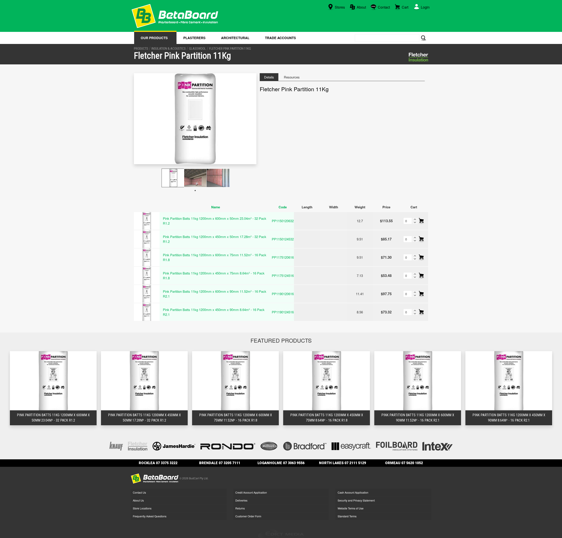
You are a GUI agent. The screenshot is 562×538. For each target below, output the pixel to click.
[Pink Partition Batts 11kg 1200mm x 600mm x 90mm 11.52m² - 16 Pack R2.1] (147, 293)
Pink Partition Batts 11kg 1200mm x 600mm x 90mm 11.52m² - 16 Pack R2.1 (214, 294)
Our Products (154, 37)
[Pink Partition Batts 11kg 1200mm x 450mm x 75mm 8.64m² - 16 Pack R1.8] (147, 275)
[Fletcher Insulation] (418, 57)
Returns (240, 508)
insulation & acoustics (168, 49)
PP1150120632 (283, 220)
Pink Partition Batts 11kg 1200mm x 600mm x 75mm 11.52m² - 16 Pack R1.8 (214, 257)
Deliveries (241, 500)
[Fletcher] (138, 445)
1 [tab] (195, 190)
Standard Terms (347, 516)
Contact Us (139, 492)
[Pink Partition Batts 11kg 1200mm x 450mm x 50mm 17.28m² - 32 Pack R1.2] (147, 238)
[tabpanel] (173, 178)
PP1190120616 (283, 293)
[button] (415, 219)
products (141, 49)
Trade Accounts (280, 37)
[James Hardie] (174, 445)
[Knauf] (116, 445)
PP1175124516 (283, 275)
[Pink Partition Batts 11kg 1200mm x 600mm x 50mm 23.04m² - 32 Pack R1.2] (147, 220)
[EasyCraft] (351, 445)
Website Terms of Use (351, 508)
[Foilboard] (397, 445)
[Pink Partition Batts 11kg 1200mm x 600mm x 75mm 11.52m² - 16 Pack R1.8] (147, 257)
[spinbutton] (407, 221)
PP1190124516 (283, 312)
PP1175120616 (283, 257)
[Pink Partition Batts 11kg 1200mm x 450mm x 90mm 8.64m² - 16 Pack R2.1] (147, 311)
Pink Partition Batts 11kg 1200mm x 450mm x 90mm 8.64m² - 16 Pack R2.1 (214, 312)
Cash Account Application (353, 492)
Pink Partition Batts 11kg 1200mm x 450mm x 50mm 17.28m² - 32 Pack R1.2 (214, 239)
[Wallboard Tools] (269, 445)
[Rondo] (228, 445)
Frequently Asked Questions (149, 516)
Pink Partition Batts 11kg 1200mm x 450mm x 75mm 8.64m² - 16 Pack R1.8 (214, 275)
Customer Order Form (248, 516)
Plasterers (194, 37)
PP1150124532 (283, 239)
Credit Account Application (251, 492)
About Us (138, 500)
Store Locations (142, 508)
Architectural (235, 37)
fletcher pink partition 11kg (230, 49)
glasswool (197, 49)
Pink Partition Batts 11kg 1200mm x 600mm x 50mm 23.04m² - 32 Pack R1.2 (214, 221)
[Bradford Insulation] (305, 445)
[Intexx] (437, 445)
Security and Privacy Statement (356, 500)
